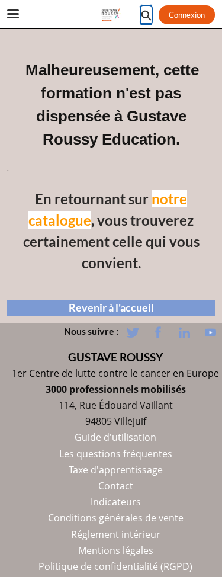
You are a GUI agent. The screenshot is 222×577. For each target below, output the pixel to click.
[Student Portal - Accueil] (111, 14)
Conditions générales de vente (116, 517)
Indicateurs (116, 501)
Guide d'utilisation (115, 437)
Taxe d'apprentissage (116, 469)
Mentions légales (115, 550)
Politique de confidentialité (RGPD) (115, 566)
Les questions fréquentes (115, 453)
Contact (115, 485)
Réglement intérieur (115, 534)
